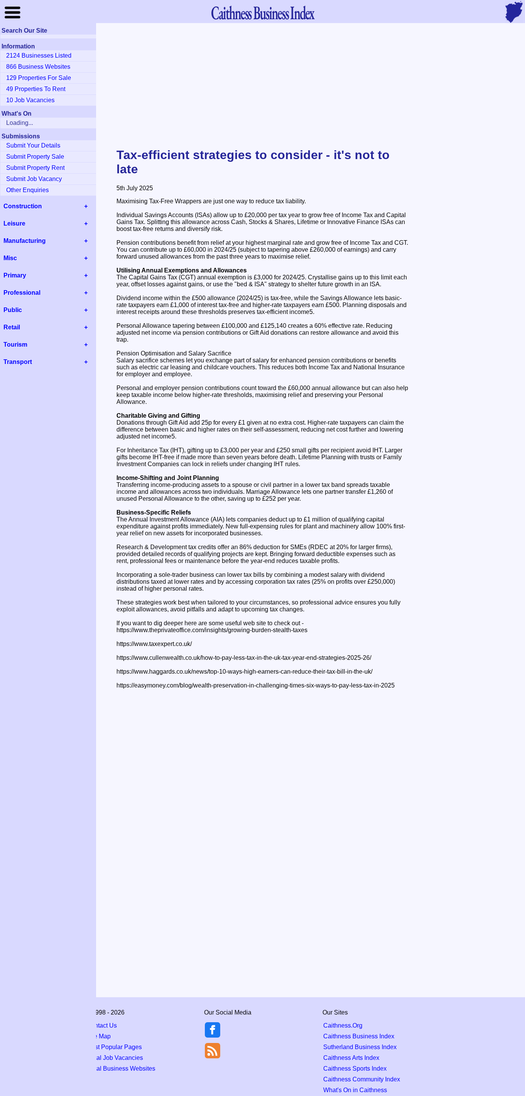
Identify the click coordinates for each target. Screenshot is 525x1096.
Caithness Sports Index (355, 1068)
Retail (11, 327)
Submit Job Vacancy (34, 179)
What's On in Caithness (355, 1090)
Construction (22, 206)
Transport (17, 362)
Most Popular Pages (114, 1047)
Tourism (15, 344)
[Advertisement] (262, 86)
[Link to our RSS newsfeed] (212, 1050)
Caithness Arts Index (351, 1057)
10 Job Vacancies (30, 100)
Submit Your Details (33, 145)
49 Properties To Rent (35, 89)
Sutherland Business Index (360, 1047)
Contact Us (101, 1025)
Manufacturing (24, 240)
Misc (10, 258)
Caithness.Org (342, 1025)
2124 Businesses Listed (38, 55)
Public (12, 310)
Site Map (98, 1036)
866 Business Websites (38, 66)
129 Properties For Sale (38, 78)
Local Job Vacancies (114, 1057)
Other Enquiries (27, 190)
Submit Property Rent (35, 167)
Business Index (262, 12)
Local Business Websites (120, 1068)
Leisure (14, 223)
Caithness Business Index (358, 1036)
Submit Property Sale (35, 156)
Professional (21, 292)
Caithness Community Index (361, 1079)
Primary (14, 275)
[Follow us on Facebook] (212, 1035)
